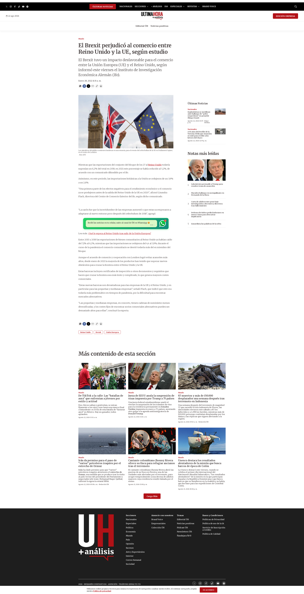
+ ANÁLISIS (156, 6)
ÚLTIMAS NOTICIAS (103, 6)
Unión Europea (112, 332)
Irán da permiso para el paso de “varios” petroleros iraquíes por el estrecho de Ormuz (99, 463)
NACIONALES (125, 6)
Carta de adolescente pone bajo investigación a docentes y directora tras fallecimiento (207, 204)
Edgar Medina (207, 121)
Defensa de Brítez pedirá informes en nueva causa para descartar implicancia (207, 215)
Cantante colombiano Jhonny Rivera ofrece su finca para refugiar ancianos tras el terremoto (151, 463)
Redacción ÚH (204, 422)
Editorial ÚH (142, 26)
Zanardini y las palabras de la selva (206, 224)
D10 (166, 6)
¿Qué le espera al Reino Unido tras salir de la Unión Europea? (119, 233)
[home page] (152, 16)
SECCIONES (140, 6)
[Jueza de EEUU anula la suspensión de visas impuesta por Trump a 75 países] (152, 376)
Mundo (81, 39)
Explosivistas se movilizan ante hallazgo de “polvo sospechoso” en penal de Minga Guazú (199, 115)
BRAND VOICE (209, 6)
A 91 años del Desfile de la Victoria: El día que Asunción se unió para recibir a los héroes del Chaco (200, 135)
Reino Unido (155, 164)
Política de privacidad (102, 591)
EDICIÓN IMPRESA (285, 16)
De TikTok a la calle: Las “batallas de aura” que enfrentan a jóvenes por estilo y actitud (100, 398)
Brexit (98, 332)
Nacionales (192, 109)
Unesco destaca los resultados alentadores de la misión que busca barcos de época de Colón (199, 463)
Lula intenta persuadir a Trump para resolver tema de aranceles (207, 185)
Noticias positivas (159, 26)
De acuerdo (208, 590)
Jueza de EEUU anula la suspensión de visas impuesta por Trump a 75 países (151, 397)
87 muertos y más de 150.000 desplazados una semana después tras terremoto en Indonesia (201, 398)
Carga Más (152, 496)
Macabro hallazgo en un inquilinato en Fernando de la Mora (207, 194)
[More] (147, 6)
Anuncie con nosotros (162, 515)
